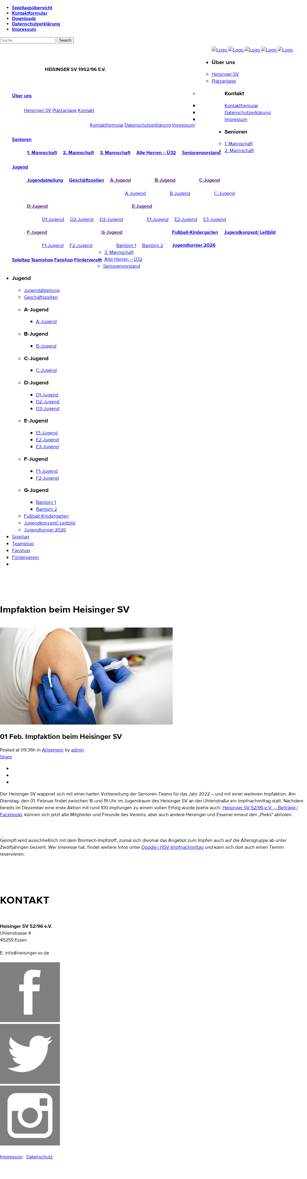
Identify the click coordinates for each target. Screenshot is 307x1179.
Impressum (24, 29)
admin (77, 749)
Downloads (24, 18)
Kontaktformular (29, 13)
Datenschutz (39, 1156)
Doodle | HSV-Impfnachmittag (173, 847)
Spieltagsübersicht (32, 7)
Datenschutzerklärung (36, 23)
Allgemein (53, 749)
